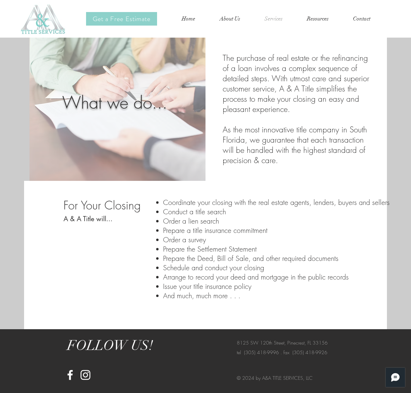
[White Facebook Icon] (70, 375)
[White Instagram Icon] (85, 375)
